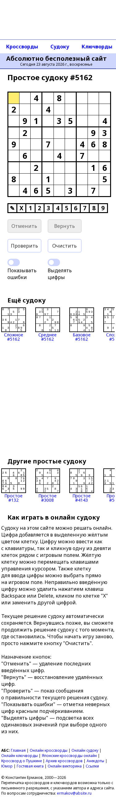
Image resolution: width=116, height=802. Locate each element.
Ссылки (92, 766)
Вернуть (64, 226)
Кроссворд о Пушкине (21, 760)
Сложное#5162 (13, 336)
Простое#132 (13, 497)
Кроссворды (22, 46)
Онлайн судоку (84, 750)
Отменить (24, 226)
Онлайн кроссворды (48, 750)
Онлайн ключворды (19, 755)
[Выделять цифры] (54, 262)
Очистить (64, 245)
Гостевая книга (30, 766)
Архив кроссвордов (64, 760)
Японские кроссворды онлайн (69, 755)
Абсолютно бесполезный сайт (56, 59)
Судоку (59, 46)
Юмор (7, 766)
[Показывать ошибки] (13, 262)
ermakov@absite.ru (74, 793)
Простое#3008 (47, 497)
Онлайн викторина (65, 766)
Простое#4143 (81, 497)
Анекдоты (95, 760)
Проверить (24, 245)
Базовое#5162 (82, 336)
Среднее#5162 (47, 336)
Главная (18, 750)
